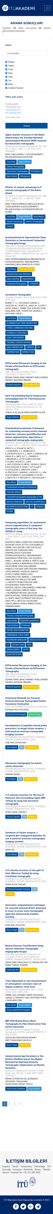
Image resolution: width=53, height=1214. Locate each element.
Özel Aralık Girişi (12, 117)
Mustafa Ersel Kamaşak (16, 714)
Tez (9, 80)
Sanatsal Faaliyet (15, 88)
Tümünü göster (12, 104)
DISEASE (40, 506)
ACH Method (36, 171)
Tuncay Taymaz (13, 816)
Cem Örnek (11, 318)
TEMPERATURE (13, 352)
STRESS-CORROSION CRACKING (20, 328)
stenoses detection (14, 501)
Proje (10, 69)
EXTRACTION (18, 644)
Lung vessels (12, 620)
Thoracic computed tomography (20, 615)
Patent (11, 65)
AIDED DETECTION (38, 640)
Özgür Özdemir (13, 417)
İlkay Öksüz (11, 269)
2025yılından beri (13, 109)
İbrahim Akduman (14, 384)
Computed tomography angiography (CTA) (24, 497)
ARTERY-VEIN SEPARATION (17, 630)
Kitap (10, 73)
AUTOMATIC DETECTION (17, 506)
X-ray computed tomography (18, 1009)
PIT (38, 347)
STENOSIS (34, 283)
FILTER (26, 649)
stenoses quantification (35, 501)
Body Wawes (39, 216)
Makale (11, 62)
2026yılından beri (13, 107)
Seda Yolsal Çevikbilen (16, 1088)
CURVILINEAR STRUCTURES (18, 635)
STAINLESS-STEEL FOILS (17, 333)
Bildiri (10, 84)
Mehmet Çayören (14, 687)
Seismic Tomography (15, 166)
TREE (29, 644)
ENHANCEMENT (13, 649)
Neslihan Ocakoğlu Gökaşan (18, 889)
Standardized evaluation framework (21, 487)
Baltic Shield (12, 176)
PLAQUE (10, 511)
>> (20, 1104)
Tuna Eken (11, 161)
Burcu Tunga (12, 929)
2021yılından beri (13, 112)
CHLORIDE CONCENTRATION (18, 342)
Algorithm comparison (29, 620)
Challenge (25, 625)
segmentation (28, 278)
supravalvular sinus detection (19, 274)
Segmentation (12, 625)
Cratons (10, 226)
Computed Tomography (16, 283)
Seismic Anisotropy (14, 221)
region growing (13, 278)
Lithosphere (25, 176)
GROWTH (30, 347)
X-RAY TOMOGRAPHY (15, 337)
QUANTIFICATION (14, 654)
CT (32, 506)
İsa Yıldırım (11, 779)
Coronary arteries (14, 492)
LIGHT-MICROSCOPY (15, 347)
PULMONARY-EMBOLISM (16, 640)
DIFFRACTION (28, 352)
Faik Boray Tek (13, 969)
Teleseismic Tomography (17, 171)
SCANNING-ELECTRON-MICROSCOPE (22, 323)
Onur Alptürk (12, 747)
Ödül (10, 76)
